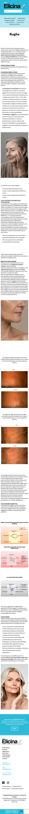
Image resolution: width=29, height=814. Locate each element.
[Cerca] (23, 11)
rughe (13, 51)
